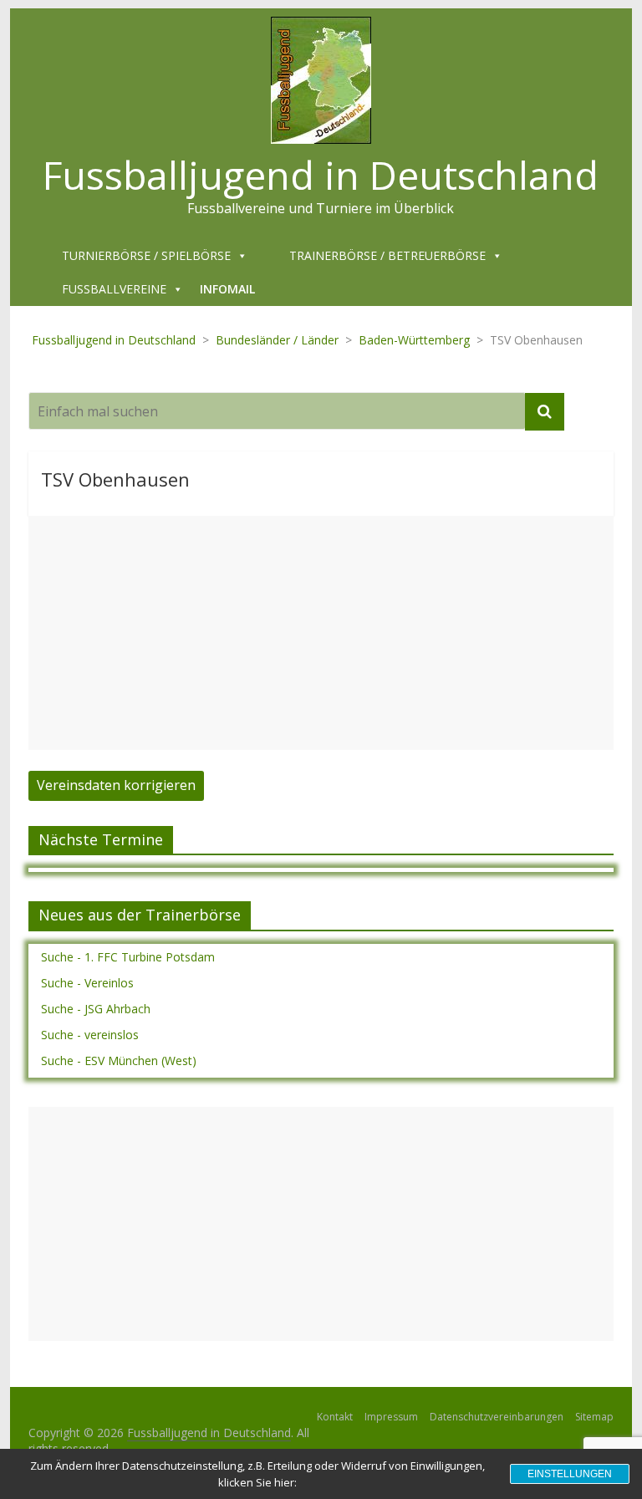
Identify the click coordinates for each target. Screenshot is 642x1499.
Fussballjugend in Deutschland (321, 175)
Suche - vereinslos (90, 1035)
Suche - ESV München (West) (118, 1060)
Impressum (391, 1417)
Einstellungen (569, 1474)
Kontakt (335, 1417)
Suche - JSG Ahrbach (95, 1009)
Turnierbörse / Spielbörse (146, 255)
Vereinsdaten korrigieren (116, 785)
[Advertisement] (321, 633)
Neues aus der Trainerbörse (139, 915)
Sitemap (594, 1417)
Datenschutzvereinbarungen (496, 1417)
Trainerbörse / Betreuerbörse (387, 255)
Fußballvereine (114, 289)
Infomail (227, 289)
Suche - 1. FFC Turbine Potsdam (128, 957)
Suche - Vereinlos (87, 983)
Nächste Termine (100, 839)
